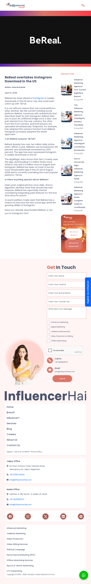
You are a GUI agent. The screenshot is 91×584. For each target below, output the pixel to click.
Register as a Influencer (88, 292)
